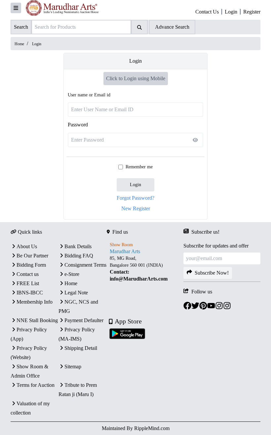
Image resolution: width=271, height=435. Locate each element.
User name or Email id (89, 94)
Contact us (28, 274)
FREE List (28, 283)
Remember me (139, 166)
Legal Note (76, 292)
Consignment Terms (85, 265)
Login (135, 184)
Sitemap (72, 366)
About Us (27, 246)
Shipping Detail (80, 348)
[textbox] (145, 269)
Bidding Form (31, 265)
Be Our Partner (32, 255)
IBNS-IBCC (30, 292)
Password (78, 124)
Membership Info (35, 302)
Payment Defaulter (83, 320)
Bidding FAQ (78, 255)
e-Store (71, 274)
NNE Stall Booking (37, 320)
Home (19, 44)
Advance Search (172, 27)
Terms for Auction (36, 385)
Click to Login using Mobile (135, 78)
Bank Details (78, 246)
